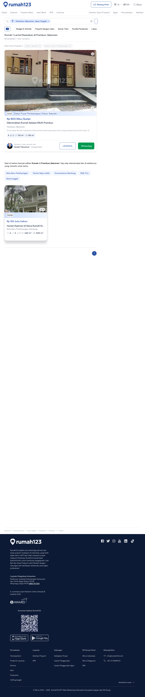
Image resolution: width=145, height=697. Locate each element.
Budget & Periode (23, 29)
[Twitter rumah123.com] (108, 541)
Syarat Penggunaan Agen (64, 665)
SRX (83, 665)
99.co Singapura (88, 661)
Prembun (52, 531)
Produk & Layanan (17, 661)
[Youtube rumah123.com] (119, 541)
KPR (34, 661)
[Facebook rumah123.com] (102, 541)
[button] (46, 21)
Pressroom (14, 675)
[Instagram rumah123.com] (114, 541)
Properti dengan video (44, 29)
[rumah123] (25, 542)
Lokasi (94, 29)
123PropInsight (16, 680)
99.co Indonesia (88, 656)
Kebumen (42, 531)
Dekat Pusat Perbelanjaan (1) (57, 46)
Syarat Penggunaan (62, 661)
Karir (12, 670)
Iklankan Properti (39, 656)
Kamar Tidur (63, 29)
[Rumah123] (17, 4)
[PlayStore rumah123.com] (40, 638)
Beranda (7, 531)
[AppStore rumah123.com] (19, 638)
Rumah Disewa (18, 531)
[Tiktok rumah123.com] (132, 541)
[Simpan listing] (92, 54)
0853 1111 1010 (34, 583)
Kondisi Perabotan (80, 29)
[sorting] (12, 28)
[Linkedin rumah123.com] (125, 541)
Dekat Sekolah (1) (33, 46)
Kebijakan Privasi (61, 656)
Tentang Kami (15, 656)
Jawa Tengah (31, 531)
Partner (13, 665)
